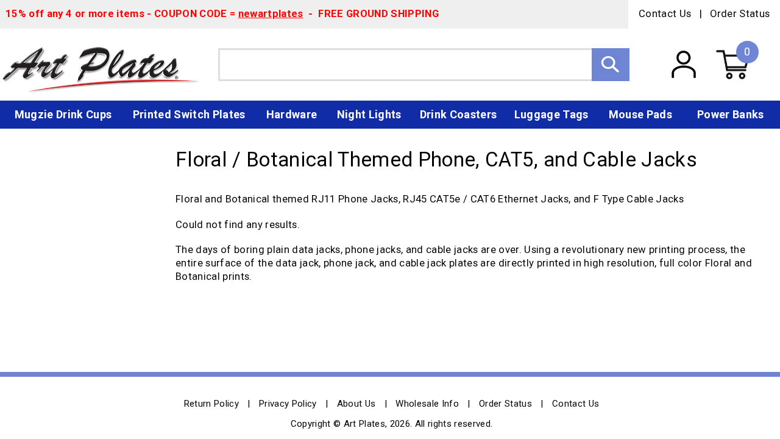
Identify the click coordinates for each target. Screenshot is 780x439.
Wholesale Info (427, 403)
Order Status (740, 14)
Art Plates (109, 65)
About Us (356, 403)
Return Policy (211, 403)
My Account (683, 64)
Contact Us (665, 14)
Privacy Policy (288, 403)
